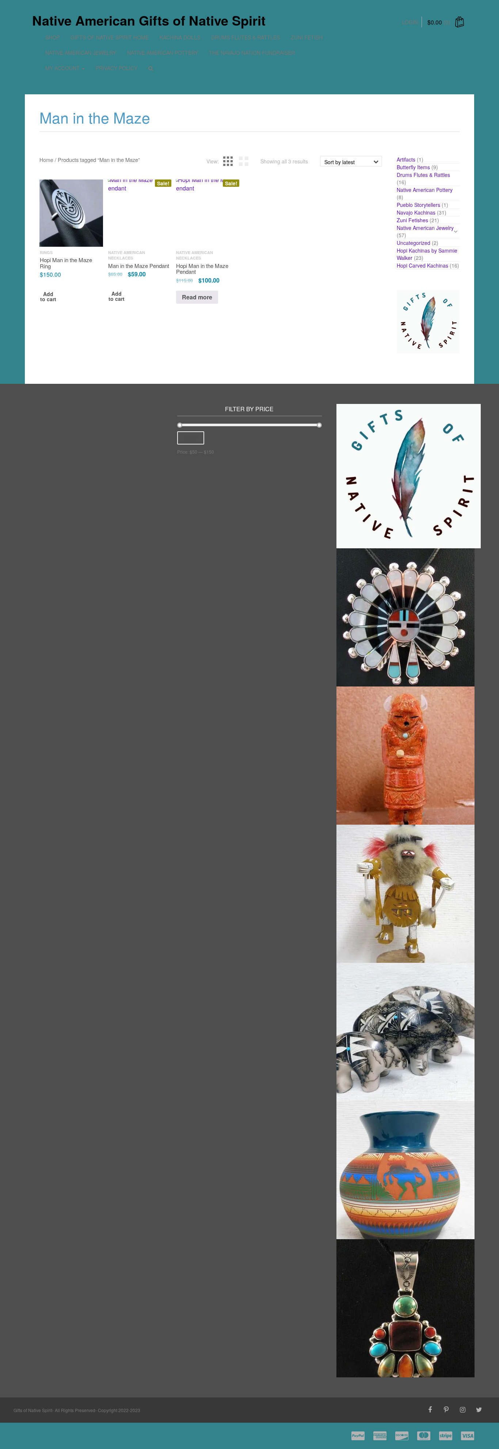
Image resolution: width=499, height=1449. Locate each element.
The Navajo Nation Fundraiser (252, 52)
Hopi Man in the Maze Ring (66, 263)
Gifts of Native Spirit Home (110, 37)
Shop (52, 37)
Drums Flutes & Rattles (245, 37)
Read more (197, 297)
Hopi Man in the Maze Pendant (202, 269)
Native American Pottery (162, 52)
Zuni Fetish (307, 37)
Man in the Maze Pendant (138, 265)
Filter (191, 438)
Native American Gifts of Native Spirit (149, 20)
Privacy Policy (116, 68)
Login (410, 22)
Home (46, 159)
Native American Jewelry (80, 52)
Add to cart (48, 297)
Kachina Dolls (180, 37)
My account (63, 68)
